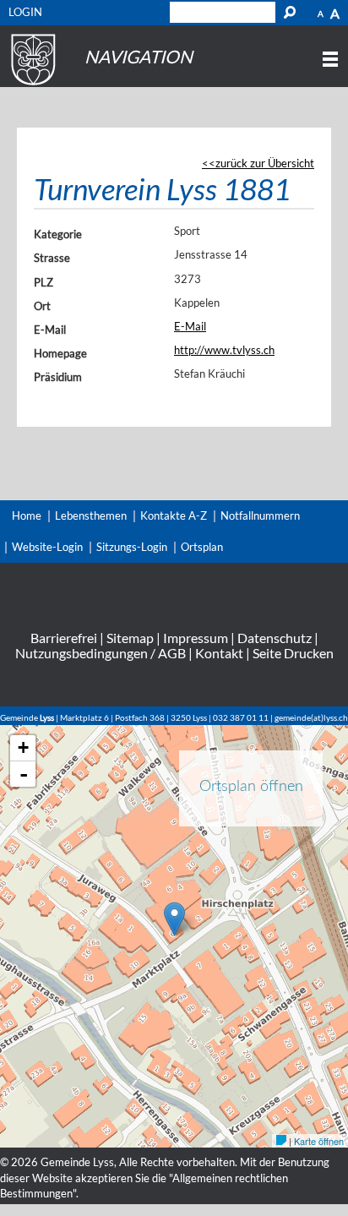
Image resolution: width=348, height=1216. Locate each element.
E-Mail (50, 329)
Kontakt (219, 653)
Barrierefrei (63, 638)
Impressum (195, 638)
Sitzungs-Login (131, 546)
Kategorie (58, 234)
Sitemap (130, 638)
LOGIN (25, 12)
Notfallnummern (260, 515)
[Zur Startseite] (31, 85)
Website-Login (47, 546)
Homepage (60, 353)
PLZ (43, 282)
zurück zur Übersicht (264, 163)
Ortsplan (202, 546)
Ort (42, 306)
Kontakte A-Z (173, 515)
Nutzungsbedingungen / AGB (100, 653)
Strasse (52, 257)
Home (26, 515)
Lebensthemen (91, 515)
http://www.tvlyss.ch (224, 350)
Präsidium (58, 377)
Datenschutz (274, 638)
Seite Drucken (293, 653)
